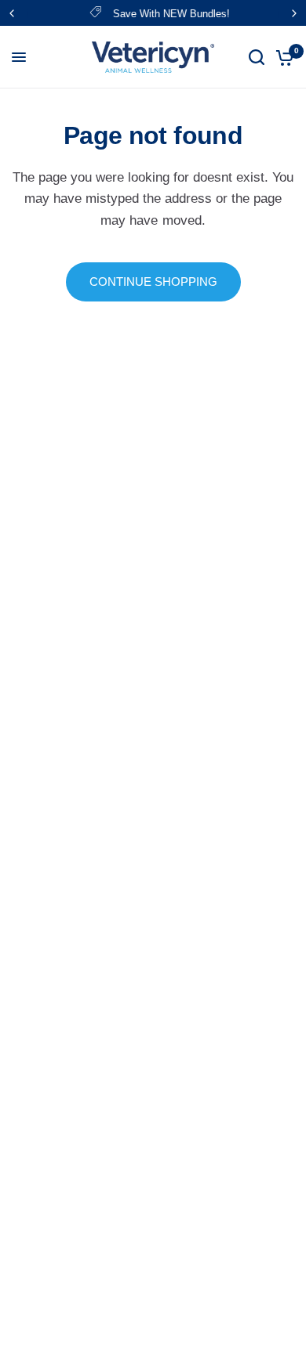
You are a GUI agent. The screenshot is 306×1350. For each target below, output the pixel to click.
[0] (282, 57)
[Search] (256, 57)
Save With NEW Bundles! (167, 14)
